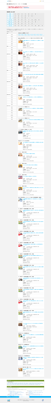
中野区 (22, 384)
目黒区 (14, 384)
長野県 (18, 23)
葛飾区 (37, 384)
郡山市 (32, 393)
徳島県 (35, 25)
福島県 (12, 93)
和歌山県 (12, 80)
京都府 (12, 75)
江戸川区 (39, 384)
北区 (27, 384)
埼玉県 (10, 392)
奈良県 (12, 78)
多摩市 (18, 383)
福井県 (32, 23)
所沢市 (13, 392)
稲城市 (20, 383)
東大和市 (8, 383)
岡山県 (18, 25)
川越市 (11, 392)
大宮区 (15, 392)
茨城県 (12, 43)
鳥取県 (22, 25)
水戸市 (11, 393)
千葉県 (16, 392)
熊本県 (12, 112)
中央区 (35, 383)
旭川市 (32, 392)
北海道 (29, 392)
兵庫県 (12, 73)
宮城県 (12, 84)
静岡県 (12, 49)
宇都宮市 (23, 392)
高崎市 (17, 393)
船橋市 (18, 392)
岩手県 (39, 392)
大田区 (15, 384)
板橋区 (31, 384)
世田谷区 (18, 384)
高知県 (42, 25)
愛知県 (12, 47)
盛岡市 (40, 392)
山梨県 (15, 23)
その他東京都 (30, 383)
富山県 (25, 23)
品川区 (12, 384)
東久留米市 (13, 383)
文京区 (40, 383)
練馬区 (33, 384)
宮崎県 (12, 117)
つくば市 (13, 393)
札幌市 (30, 392)
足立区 (35, 384)
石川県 (28, 23)
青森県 (12, 86)
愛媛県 (39, 25)
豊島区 (26, 384)
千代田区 (33, 383)
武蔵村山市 (16, 383)
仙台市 (35, 392)
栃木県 (12, 41)
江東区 (10, 384)
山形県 (12, 91)
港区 (36, 383)
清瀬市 (10, 383)
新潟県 (22, 23)
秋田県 (42, 392)
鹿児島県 (12, 115)
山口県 (28, 25)
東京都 (12, 34)
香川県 (32, 25)
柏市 (19, 392)
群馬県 (15, 393)
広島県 (15, 25)
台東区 (42, 383)
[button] (43, 34)
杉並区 (24, 384)
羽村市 (22, 383)
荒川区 (29, 384)
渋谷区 (20, 384)
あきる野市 (24, 383)
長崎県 (12, 110)
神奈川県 (12, 36)
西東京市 (27, 383)
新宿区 (38, 383)
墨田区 (8, 384)
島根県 (25, 25)
